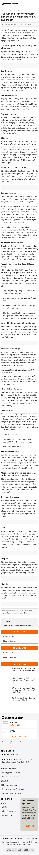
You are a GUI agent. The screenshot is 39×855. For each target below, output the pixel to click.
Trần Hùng (28, 24)
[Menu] (36, 3)
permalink (23, 613)
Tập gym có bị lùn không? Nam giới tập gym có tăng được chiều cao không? (24, 690)
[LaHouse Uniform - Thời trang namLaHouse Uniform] (10, 4)
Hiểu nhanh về (6, 11)
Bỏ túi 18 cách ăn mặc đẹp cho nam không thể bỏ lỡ (23, 699)
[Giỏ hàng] (32, 3)
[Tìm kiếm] (28, 4)
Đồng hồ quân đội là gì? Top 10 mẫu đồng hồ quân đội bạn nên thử (23, 680)
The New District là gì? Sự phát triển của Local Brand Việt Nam (23, 669)
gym (7, 167)
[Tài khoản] (24, 3)
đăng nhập (15, 625)
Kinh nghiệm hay (17, 11)
